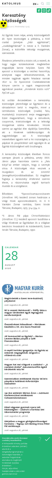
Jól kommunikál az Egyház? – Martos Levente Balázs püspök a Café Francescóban (23, 338)
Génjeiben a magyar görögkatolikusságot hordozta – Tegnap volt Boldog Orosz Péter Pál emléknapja (27, 423)
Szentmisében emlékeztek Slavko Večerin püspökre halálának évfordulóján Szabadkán (26, 381)
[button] (40, 439)
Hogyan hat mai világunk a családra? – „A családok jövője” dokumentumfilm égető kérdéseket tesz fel (26, 367)
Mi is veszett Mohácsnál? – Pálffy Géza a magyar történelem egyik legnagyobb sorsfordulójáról (25, 312)
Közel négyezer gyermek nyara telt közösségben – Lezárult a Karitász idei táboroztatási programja (24, 409)
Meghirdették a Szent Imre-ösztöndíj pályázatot (23, 299)
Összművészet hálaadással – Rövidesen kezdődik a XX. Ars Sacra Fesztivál (24, 325)
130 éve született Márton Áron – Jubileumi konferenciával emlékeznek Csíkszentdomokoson (26, 395)
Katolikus (11, 3)
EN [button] (35, 4)
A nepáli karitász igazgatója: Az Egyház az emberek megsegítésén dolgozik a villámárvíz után (26, 352)
